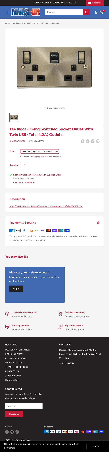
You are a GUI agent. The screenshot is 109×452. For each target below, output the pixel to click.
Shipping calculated (41, 156)
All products (18, 23)
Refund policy (11, 380)
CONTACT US (12, 371)
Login (24, 151)
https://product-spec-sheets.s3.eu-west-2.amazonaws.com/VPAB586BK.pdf (46, 206)
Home (8, 23)
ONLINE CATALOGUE (15, 358)
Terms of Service (13, 375)
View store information (24, 182)
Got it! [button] (96, 446)
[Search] (86, 12)
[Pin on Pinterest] (87, 141)
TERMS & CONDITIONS (16, 367)
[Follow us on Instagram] (17, 432)
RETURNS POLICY (14, 354)
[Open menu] (6, 12)
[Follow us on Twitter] (12, 432)
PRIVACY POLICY (13, 362)
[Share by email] (98, 141)
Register (31, 151)
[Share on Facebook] (82, 141)
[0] (101, 12)
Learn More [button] (9, 448)
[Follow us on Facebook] (7, 432)
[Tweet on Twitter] (93, 141)
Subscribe (96, 3)
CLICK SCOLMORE (17, 141)
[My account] (96, 12)
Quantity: (14, 165)
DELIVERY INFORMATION (17, 349)
